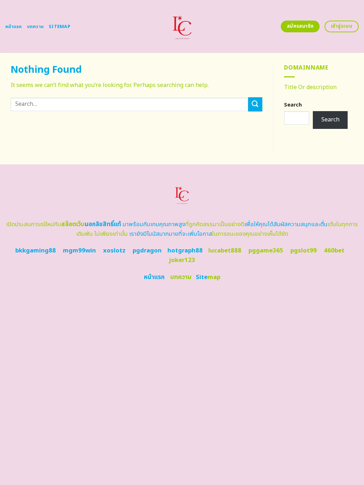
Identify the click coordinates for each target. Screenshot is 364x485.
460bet (334, 250)
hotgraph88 (185, 250)
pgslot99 (303, 250)
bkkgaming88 (35, 250)
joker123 (182, 260)
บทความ (35, 26)
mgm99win (79, 250)
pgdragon (147, 250)
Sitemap (59, 26)
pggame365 (265, 250)
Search (293, 105)
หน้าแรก (13, 26)
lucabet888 (224, 250)
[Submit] (255, 104)
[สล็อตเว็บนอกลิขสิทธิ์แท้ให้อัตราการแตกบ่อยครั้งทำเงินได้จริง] (182, 26)
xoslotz (114, 250)
